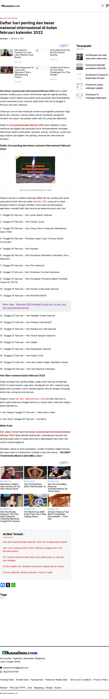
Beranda (3, 18)
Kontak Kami (22, 679)
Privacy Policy (101, 679)
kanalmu (4, 38)
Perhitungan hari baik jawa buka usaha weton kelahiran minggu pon (97, 58)
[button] (103, 5)
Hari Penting (12, 18)
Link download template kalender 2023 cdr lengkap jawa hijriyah (35, 542)
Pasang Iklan (36, 679)
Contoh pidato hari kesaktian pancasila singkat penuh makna (33, 566)
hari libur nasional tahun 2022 (30, 398)
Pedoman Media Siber (56, 679)
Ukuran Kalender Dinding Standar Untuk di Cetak (28, 572)
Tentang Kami (7, 679)
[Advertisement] (92, 30)
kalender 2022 (40, 201)
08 (4, 671)
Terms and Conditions (81, 679)
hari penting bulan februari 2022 (27, 125)
